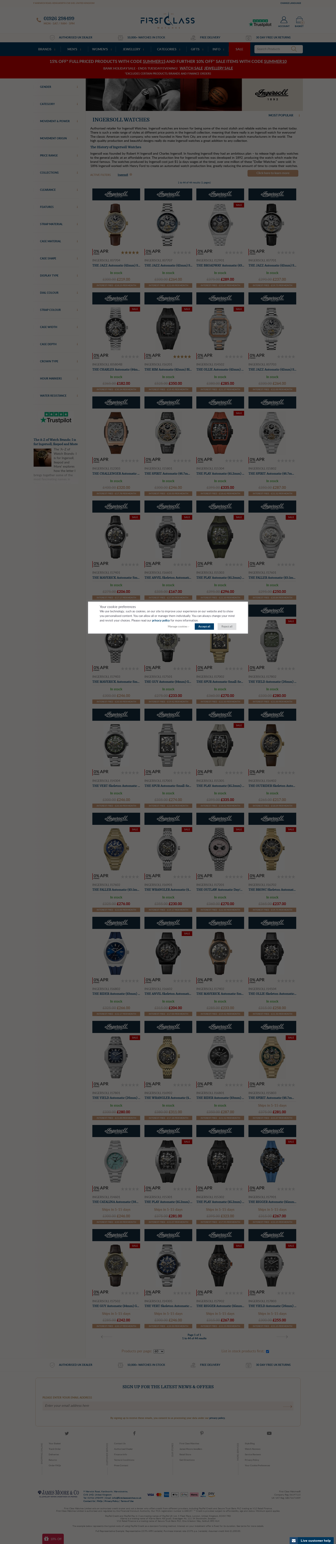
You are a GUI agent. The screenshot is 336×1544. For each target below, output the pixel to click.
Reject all (226, 626)
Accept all (204, 626)
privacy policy (161, 620)
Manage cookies (177, 626)
